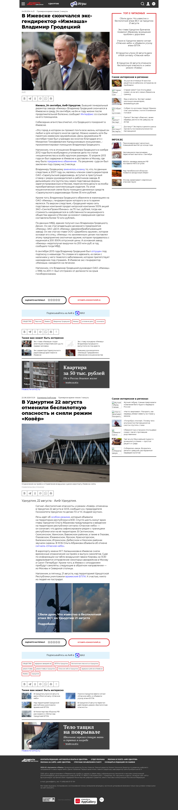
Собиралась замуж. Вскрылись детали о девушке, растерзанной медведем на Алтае (138, 450)
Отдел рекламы (98, 759)
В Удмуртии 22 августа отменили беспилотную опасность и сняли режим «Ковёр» (134, 65)
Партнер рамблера (64, 800)
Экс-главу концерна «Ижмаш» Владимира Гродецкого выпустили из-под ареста (91, 343)
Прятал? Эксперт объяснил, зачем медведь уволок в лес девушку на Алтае (138, 119)
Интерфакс (87, 114)
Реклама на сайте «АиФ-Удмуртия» (55, 762)
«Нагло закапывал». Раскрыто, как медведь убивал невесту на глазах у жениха (139, 413)
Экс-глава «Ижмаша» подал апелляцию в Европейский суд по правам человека (48, 343)
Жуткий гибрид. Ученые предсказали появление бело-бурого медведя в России (140, 404)
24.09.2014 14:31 (28, 11)
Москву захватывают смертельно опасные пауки (137, 181)
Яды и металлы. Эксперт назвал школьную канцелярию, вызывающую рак (137, 101)
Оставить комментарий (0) (89, 300)
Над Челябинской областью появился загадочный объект (135, 172)
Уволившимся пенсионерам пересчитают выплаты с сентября (137, 153)
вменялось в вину (75, 169)
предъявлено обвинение (62, 161)
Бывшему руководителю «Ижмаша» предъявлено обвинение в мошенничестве (90, 352)
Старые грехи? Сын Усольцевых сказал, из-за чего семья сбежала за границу (139, 92)
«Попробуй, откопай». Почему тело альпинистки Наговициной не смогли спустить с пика (139, 423)
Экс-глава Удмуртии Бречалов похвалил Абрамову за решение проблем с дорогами (134, 32)
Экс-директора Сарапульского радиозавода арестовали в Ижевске (47, 352)
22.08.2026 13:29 (28, 398)
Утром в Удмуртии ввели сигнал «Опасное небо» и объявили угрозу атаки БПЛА (134, 43)
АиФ (24, 92)
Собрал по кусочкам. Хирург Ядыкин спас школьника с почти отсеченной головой (140, 110)
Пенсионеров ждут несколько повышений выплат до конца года (138, 144)
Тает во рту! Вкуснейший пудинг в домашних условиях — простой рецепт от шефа (138, 441)
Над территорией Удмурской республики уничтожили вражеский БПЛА (46, 705)
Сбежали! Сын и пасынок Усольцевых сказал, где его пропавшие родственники (140, 432)
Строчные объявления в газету (88, 762)
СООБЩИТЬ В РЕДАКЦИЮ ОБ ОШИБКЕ (120, 762)
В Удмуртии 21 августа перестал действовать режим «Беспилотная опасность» (92, 705)
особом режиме (60, 517)
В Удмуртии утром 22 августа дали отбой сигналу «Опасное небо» (134, 54)
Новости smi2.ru (31, 389)
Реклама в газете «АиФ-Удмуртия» (123, 759)
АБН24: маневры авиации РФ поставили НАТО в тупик (135, 163)
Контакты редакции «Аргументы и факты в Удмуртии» (64, 759)
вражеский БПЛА (75, 576)
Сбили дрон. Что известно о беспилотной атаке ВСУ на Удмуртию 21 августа (134, 20)
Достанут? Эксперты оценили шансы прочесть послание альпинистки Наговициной (140, 129)
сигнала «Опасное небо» (50, 546)
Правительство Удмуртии (33, 487)
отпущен (96, 251)
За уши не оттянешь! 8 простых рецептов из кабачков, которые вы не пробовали (140, 83)
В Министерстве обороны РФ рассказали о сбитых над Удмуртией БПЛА (47, 714)
